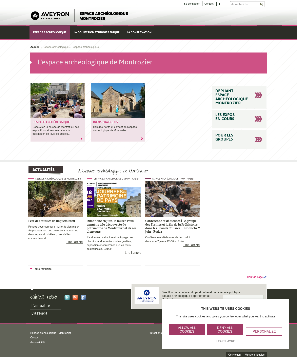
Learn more (225, 341)
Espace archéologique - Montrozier (173, 178)
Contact (209, 3)
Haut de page (255, 277)
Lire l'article (74, 241)
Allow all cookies (187, 329)
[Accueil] (79, 16)
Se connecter (191, 3)
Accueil (35, 47)
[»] (83, 140)
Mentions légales (255, 354)
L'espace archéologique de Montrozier (58, 178)
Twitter (67, 297)
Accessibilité (37, 342)
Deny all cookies (225, 329)
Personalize (264, 331)
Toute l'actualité (42, 269)
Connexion (234, 354)
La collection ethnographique (97, 32)
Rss (75, 297)
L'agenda (39, 313)
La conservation (139, 32)
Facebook (83, 297)
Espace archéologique (49, 32)
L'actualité (40, 305)
